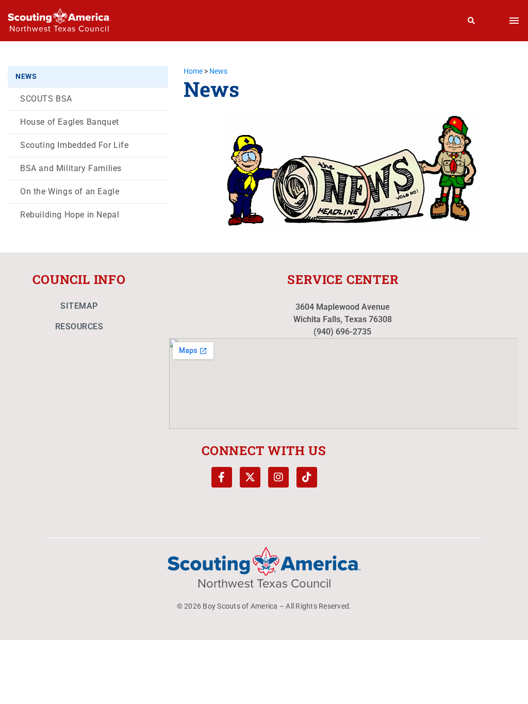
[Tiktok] (306, 477)
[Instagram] (278, 477)
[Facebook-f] (221, 477)
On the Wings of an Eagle (69, 191)
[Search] (471, 20)
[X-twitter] (250, 477)
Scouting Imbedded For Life (74, 145)
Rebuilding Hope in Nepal (69, 215)
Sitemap (79, 306)
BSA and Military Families (71, 168)
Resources (79, 326)
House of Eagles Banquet (69, 122)
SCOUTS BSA (46, 99)
